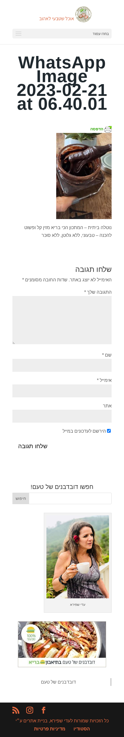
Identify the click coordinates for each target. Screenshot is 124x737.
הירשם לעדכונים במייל (84, 431)
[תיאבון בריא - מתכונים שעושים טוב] (62, 665)
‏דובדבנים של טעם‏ (58, 682)
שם (107, 355)
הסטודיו (82, 728)
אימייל (104, 380)
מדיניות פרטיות (49, 728)
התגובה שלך (98, 292)
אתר (107, 405)
